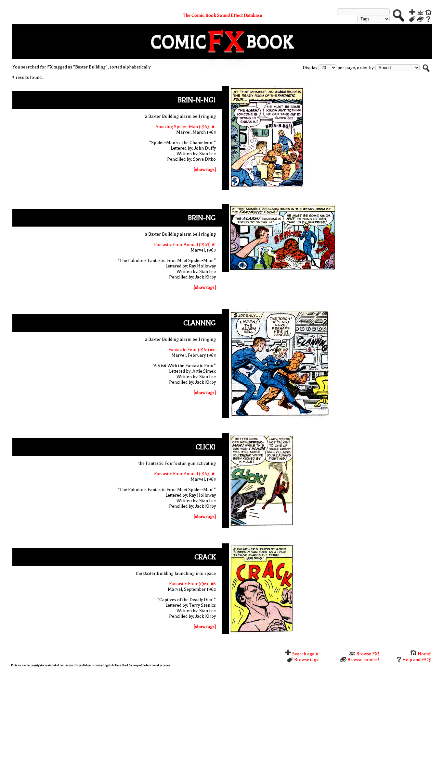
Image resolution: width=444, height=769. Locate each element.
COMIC (178, 42)
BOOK (270, 42)
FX (226, 41)
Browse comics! (362, 660)
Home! (424, 654)
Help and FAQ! (417, 660)
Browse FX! (367, 654)
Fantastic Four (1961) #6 (192, 584)
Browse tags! (306, 660)
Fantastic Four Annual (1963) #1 (185, 244)
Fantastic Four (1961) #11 (192, 350)
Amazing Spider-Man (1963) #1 (185, 127)
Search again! (305, 654)
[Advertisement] (206, 717)
